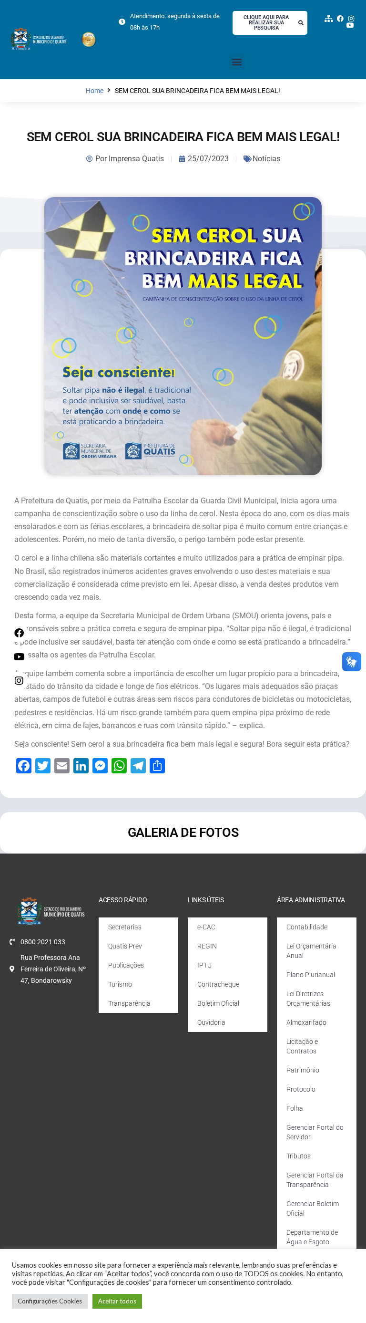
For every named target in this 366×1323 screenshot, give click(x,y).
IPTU (204, 965)
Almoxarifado (306, 1022)
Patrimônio (302, 1070)
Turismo (120, 984)
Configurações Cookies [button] (50, 1301)
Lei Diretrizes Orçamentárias (308, 998)
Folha (294, 1108)
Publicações (126, 965)
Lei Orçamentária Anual (311, 950)
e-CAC (206, 927)
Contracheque (218, 984)
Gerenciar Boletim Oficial (312, 1208)
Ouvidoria (211, 1022)
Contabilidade (306, 927)
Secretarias (125, 927)
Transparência (129, 1003)
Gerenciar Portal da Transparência (315, 1179)
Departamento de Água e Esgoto (312, 1237)
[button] (236, 62)
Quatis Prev (125, 946)
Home (94, 91)
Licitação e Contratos (302, 1046)
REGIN (207, 946)
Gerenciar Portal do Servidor (315, 1132)
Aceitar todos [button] (117, 1301)
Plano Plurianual (310, 975)
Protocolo (300, 1089)
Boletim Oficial (218, 1003)
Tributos (298, 1156)
